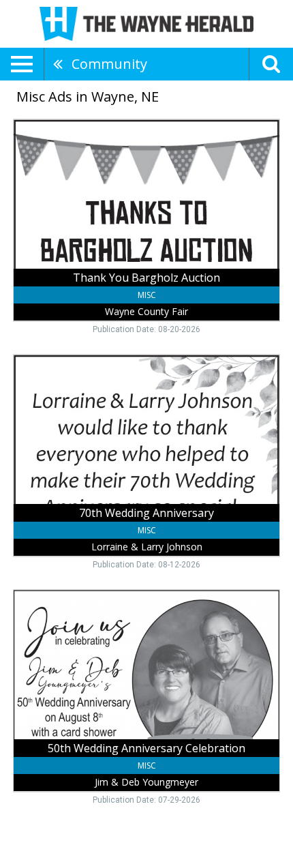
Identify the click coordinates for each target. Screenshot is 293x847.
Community (109, 64)
